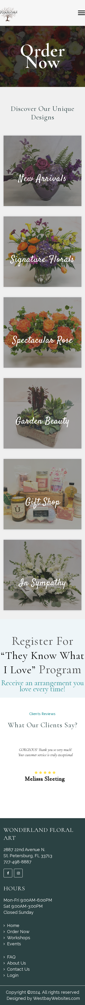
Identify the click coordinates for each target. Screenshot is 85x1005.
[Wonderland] (8, 14)
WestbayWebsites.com (56, 998)
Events (14, 943)
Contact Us (18, 969)
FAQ (11, 956)
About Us (16, 963)
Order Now (18, 931)
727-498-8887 (17, 861)
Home (13, 925)
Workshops (18, 937)
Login (12, 975)
